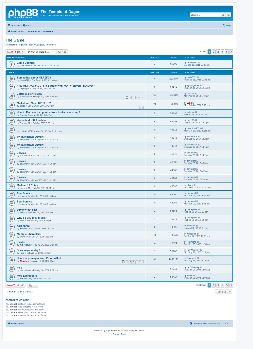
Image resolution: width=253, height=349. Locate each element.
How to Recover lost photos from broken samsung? (48, 112)
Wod (189, 103)
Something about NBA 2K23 (34, 77)
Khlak (189, 275)
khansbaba (25, 96)
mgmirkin (23, 45)
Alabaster (191, 234)
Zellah (22, 106)
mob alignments (27, 275)
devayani (24, 155)
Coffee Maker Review (29, 93)
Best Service (24, 193)
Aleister (24, 261)
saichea (190, 112)
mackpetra (192, 209)
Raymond (191, 242)
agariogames (193, 85)
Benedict (24, 228)
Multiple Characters (29, 234)
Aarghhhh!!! (24, 225)
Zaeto (22, 212)
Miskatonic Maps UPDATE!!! (34, 103)
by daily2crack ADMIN (30, 136)
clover (23, 188)
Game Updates (26, 62)
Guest (23, 115)
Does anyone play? (28, 250)
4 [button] (222, 52)
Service (21, 152)
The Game (15, 40)
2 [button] (213, 52)
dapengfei (24, 88)
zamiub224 (25, 139)
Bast (31, 45)
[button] (231, 51)
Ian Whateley (193, 250)
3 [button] (218, 52)
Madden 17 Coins (27, 185)
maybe (21, 242)
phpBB (109, 330)
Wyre (22, 237)
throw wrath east (27, 209)
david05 (190, 93)
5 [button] (227, 52)
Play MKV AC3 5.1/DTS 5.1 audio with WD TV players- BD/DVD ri (56, 85)
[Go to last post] (199, 62)
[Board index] (24, 13)
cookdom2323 (26, 131)
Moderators (51, 45)
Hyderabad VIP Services (31, 120)
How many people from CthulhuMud (39, 258)
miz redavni (25, 245)
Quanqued (39, 45)
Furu (22, 220)
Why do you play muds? (32, 217)
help (19, 267)
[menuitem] (27, 25)
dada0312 (24, 80)
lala (21, 278)
